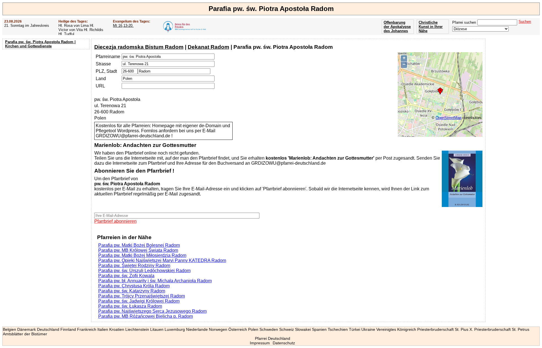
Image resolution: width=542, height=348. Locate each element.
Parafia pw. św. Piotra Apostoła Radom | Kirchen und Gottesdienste (40, 44)
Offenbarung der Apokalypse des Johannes (397, 26)
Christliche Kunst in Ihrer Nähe (431, 26)
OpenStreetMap (448, 118)
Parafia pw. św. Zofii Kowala (126, 275)
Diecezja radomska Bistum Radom (138, 47)
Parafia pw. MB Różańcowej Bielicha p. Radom (145, 316)
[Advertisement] (46, 87)
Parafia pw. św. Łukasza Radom (130, 306)
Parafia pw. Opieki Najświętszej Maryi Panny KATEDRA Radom (162, 260)
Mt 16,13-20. (123, 25)
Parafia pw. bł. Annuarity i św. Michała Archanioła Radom (155, 280)
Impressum (260, 343)
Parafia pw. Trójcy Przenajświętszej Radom (141, 296)
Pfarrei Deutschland (272, 338)
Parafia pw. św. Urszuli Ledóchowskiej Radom (144, 270)
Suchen (525, 21)
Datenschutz (284, 343)
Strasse (103, 63)
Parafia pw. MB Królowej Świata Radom (138, 250)
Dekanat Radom (208, 47)
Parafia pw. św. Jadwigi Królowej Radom (139, 301)
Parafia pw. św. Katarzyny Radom (131, 290)
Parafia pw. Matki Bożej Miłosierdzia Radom (142, 255)
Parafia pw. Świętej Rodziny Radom (134, 265)
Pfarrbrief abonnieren (115, 221)
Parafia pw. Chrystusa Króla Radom (134, 285)
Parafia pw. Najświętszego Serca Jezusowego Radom (152, 311)
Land (101, 78)
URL (100, 85)
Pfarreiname (108, 56)
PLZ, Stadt (106, 71)
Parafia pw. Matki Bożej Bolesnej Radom (139, 245)
